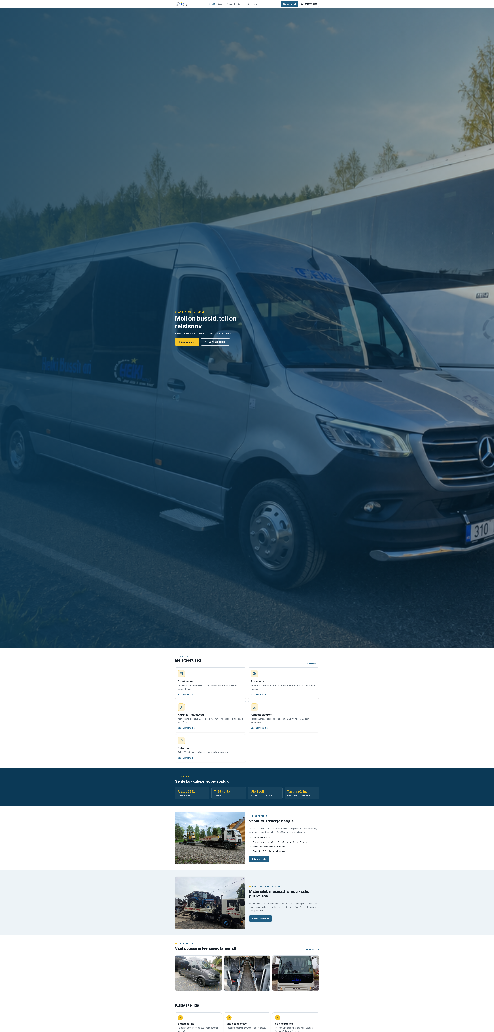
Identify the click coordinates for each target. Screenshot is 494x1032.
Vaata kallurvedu (260, 918)
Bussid (220, 4)
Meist (248, 4)
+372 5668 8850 (217, 341)
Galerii (240, 4)
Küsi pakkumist (289, 4)
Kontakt (256, 4)
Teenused (231, 4)
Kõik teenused (310, 663)
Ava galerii (311, 949)
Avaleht (212, 4)
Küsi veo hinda (259, 859)
